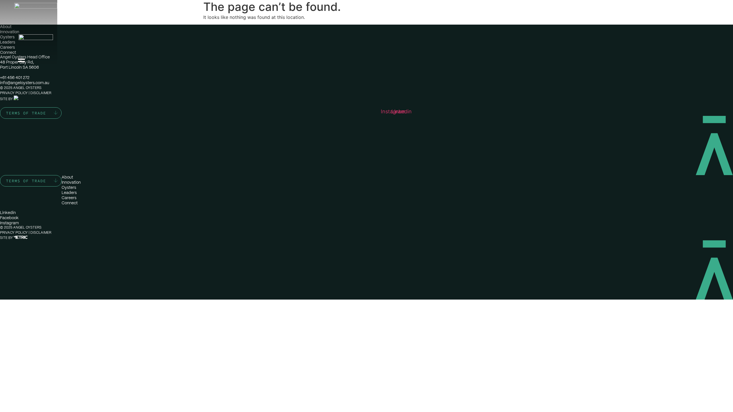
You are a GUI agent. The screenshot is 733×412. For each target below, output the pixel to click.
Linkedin (8, 213)
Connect (8, 52)
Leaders (7, 42)
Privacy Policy (14, 93)
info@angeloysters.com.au (24, 82)
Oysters (7, 37)
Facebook (9, 218)
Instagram (9, 223)
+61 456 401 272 (14, 77)
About (5, 27)
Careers (7, 47)
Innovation (9, 32)
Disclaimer (40, 93)
